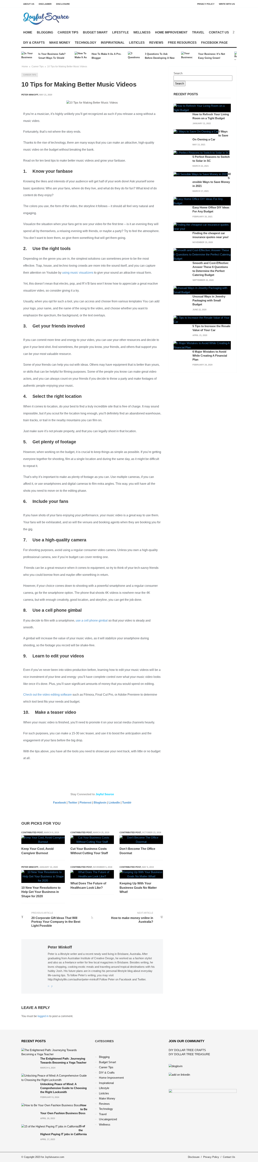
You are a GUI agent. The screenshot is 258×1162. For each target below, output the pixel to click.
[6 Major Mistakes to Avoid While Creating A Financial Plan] (202, 345)
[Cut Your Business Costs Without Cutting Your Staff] (92, 839)
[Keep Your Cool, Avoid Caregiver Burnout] (43, 839)
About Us (28, 4)
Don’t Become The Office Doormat (137, 851)
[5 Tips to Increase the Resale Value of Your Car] (202, 319)
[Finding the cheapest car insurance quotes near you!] (202, 226)
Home (27, 32)
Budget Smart (95, 32)
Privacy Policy (205, 4)
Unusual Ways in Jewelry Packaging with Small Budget (208, 300)
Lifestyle (120, 32)
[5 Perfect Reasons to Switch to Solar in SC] (201, 152)
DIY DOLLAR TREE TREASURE (189, 1054)
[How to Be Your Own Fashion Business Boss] (50, 1105)
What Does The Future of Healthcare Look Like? (88, 885)
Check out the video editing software (47, 694)
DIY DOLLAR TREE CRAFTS (187, 1050)
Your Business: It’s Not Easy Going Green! (211, 56)
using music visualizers (77, 272)
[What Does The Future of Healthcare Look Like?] (92, 874)
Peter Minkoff (29, 867)
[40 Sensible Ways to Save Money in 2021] (201, 174)
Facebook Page (214, 42)
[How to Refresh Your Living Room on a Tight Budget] (202, 107)
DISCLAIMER (45, 4)
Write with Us (227, 4)
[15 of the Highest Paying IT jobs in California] (50, 1126)
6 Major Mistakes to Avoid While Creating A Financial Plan (209, 355)
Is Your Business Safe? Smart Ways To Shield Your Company (52, 56)
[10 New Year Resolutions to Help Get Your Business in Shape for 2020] (43, 876)
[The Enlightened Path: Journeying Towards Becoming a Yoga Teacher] (55, 1052)
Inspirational (112, 42)
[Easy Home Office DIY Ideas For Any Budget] (202, 201)
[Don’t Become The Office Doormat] (141, 839)
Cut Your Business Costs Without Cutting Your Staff (89, 851)
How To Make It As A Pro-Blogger (106, 56)
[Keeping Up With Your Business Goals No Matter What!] (141, 874)
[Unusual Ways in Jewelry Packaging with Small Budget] (202, 290)
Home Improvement (171, 32)
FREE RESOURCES (182, 42)
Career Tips (68, 32)
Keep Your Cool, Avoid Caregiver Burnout (37, 851)
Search (178, 73)
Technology (85, 42)
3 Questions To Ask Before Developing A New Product (160, 56)
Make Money (59, 42)
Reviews (156, 42)
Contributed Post (32, 832)
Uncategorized (108, 1119)
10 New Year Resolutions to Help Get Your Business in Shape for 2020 (41, 892)
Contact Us (219, 32)
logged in (43, 1016)
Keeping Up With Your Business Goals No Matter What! (138, 887)
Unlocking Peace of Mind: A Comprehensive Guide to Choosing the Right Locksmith (63, 1088)
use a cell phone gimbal (92, 620)
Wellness (142, 32)
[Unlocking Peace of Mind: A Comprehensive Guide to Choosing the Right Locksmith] (55, 1077)
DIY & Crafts (34, 42)
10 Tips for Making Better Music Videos (67, 66)
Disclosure (63, 4)
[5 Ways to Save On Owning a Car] (196, 131)
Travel (198, 32)
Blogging (45, 32)
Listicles (137, 42)
